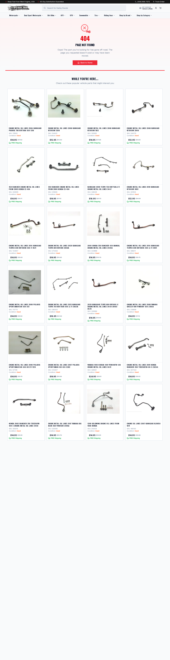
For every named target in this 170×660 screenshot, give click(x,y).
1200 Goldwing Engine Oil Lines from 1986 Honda (103, 424)
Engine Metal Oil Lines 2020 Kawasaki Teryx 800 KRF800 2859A (64, 246)
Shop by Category (143, 15)
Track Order (160, 2)
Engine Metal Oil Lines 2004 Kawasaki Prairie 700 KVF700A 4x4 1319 (25, 129)
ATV (62, 15)
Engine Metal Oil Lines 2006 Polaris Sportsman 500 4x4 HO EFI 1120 (24, 365)
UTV (71, 15)
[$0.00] (160, 8)
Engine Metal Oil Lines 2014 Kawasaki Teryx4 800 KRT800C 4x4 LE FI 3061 (143, 246)
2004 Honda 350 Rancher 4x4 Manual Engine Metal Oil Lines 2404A (103, 246)
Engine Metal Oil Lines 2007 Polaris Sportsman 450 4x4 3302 (63, 365)
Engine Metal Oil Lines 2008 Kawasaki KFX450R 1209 (64, 129)
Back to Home (86, 63)
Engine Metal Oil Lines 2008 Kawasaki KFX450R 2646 (143, 129)
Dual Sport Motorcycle (32, 15)
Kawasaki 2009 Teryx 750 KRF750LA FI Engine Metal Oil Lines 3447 (103, 188)
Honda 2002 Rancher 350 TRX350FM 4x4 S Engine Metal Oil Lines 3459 (24, 424)
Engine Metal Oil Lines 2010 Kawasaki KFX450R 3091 (143, 188)
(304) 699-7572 (143, 2)
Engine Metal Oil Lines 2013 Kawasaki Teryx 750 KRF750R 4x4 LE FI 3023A (64, 305)
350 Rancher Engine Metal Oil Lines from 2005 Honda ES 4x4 (24, 188)
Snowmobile (83, 15)
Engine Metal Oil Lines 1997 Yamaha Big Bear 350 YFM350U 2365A (64, 424)
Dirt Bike (51, 15)
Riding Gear (108, 15)
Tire (96, 15)
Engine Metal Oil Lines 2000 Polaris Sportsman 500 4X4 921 (24, 305)
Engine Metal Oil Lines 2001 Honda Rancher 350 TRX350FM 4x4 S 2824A (142, 365)
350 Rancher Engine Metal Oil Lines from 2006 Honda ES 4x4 (63, 188)
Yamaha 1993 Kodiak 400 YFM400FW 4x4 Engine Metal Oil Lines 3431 (104, 365)
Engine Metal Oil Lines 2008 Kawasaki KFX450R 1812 (103, 129)
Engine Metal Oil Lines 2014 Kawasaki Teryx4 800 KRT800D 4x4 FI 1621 (25, 246)
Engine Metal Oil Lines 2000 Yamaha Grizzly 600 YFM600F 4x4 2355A (142, 305)
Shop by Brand (124, 15)
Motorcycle (13, 15)
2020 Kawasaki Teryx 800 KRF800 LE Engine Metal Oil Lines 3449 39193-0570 (102, 306)
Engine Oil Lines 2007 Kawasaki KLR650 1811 (143, 424)
